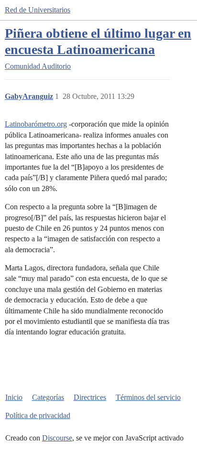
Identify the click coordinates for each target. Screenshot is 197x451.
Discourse (57, 438)
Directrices (90, 397)
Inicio (13, 397)
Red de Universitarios (37, 10)
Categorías (48, 397)
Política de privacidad (37, 415)
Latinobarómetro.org (36, 124)
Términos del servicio (148, 397)
